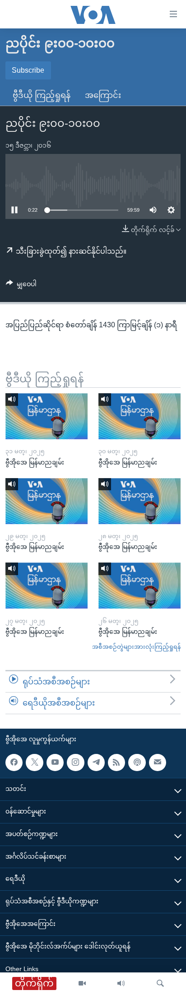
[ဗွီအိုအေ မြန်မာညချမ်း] (46, 416)
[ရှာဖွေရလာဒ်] (160, 983)
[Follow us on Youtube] (55, 762)
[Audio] (121, 983)
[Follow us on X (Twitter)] (34, 762)
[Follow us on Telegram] (96, 762)
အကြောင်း (103, 95)
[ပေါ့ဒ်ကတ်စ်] (136, 762)
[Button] (21, 286)
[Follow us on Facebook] (14, 762)
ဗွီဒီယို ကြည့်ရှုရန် (41, 95)
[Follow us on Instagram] (75, 762)
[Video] (82, 983)
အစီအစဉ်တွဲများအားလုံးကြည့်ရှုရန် (136, 646)
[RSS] (116, 762)
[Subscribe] (157, 762)
